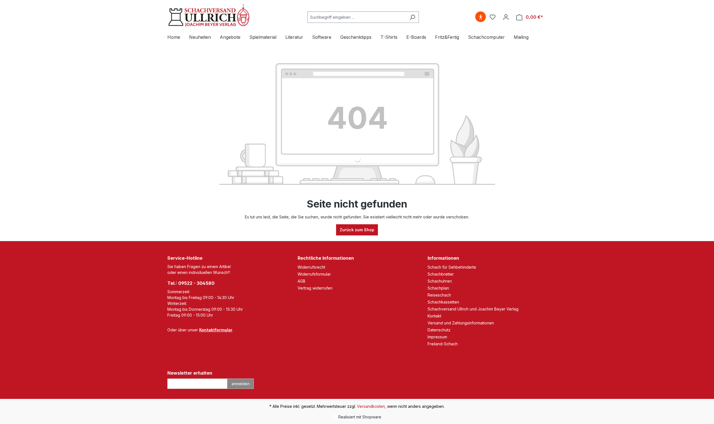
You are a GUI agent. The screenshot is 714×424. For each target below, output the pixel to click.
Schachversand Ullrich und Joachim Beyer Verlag (473, 309)
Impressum (437, 336)
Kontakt (434, 316)
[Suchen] (412, 17)
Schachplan (438, 288)
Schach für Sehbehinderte (452, 267)
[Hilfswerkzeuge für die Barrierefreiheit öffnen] (480, 17)
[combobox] (356, 17)
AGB (301, 281)
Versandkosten (371, 406)
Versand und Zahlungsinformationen (461, 323)
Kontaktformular (215, 329)
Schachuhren (440, 281)
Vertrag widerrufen (315, 288)
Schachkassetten (443, 302)
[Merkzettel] (492, 17)
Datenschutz (439, 329)
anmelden (240, 383)
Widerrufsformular (314, 274)
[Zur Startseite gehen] (209, 16)
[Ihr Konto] (506, 17)
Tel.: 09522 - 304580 (190, 283)
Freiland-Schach (443, 343)
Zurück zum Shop (357, 229)
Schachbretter (441, 274)
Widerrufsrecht (311, 267)
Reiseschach (439, 295)
